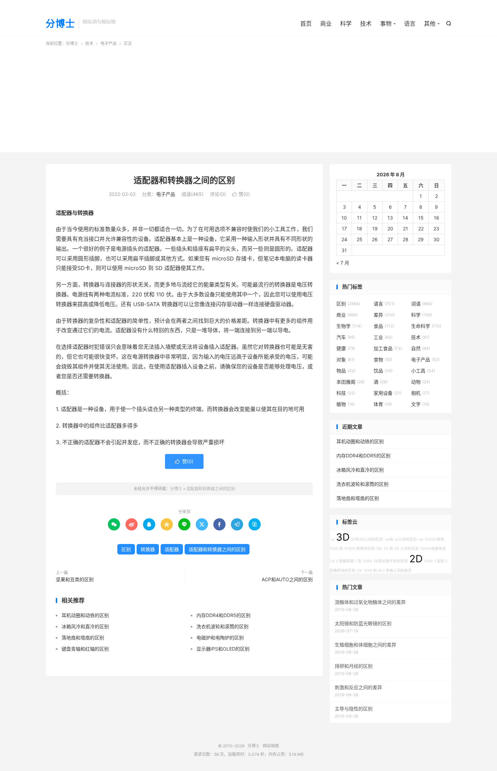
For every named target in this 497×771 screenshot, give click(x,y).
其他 (429, 23)
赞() (241, 194)
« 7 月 (342, 263)
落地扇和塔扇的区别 (83, 637)
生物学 (349, 326)
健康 (345, 348)
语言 (410, 23)
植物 (345, 404)
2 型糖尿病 (345, 561)
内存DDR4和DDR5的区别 (223, 615)
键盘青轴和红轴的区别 (85, 649)
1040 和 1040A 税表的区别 (352, 548)
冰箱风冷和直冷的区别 (85, 626)
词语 (421, 304)
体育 (383, 404)
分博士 (60, 24)
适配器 (172, 549)
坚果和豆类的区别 (75, 579)
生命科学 (426, 326)
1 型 (358, 561)
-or (332, 539)
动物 (420, 382)
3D (343, 537)
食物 (383, 359)
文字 (420, 404)
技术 (366, 23)
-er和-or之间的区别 (400, 539)
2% (359, 570)
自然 (420, 348)
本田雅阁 (350, 382)
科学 (346, 23)
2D (416, 559)
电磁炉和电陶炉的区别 (220, 637)
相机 (420, 393)
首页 (306, 23)
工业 (383, 337)
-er (420, 539)
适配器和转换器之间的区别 (184, 180)
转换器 (148, 549)
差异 (384, 315)
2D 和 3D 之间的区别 (401, 548)
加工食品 (388, 348)
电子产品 (108, 43)
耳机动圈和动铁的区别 (85, 615)
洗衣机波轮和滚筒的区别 (222, 626)
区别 (126, 549)
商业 (326, 23)
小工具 (423, 370)
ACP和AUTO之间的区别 (287, 579)
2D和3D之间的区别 (367, 539)
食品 (384, 326)
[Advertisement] (248, 97)
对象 (345, 359)
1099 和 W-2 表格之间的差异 (387, 570)
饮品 (383, 370)
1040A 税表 (434, 539)
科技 (345, 393)
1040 (428, 561)
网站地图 (271, 745)
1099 (367, 561)
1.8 (332, 561)
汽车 (345, 337)
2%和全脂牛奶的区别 (390, 561)
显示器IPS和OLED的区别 (223, 649)
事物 (386, 23)
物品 (345, 370)
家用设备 (387, 393)
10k (379, 548)
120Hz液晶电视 (433, 548)
